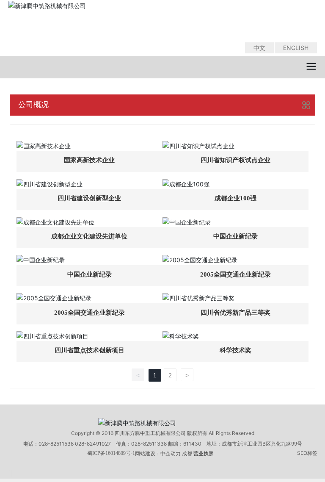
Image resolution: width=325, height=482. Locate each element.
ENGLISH (295, 47)
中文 (259, 47)
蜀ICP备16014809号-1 (111, 453)
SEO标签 (307, 453)
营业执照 (203, 453)
